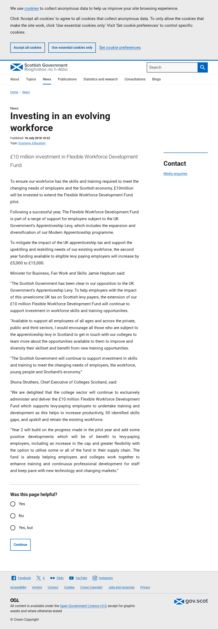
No (21, 515)
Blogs (156, 79)
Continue (20, 545)
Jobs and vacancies (121, 587)
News (47, 79)
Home (14, 92)
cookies (31, 8)
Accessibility (18, 587)
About (14, 79)
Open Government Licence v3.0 (83, 606)
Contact (53, 587)
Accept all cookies (28, 48)
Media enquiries (175, 174)
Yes (22, 503)
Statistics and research (100, 79)
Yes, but (26, 527)
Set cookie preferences (120, 47)
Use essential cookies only (72, 48)
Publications (67, 79)
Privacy (145, 587)
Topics (31, 79)
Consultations (135, 79)
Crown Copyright (91, 587)
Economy (25, 143)
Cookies (69, 587)
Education (39, 143)
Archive (37, 587)
